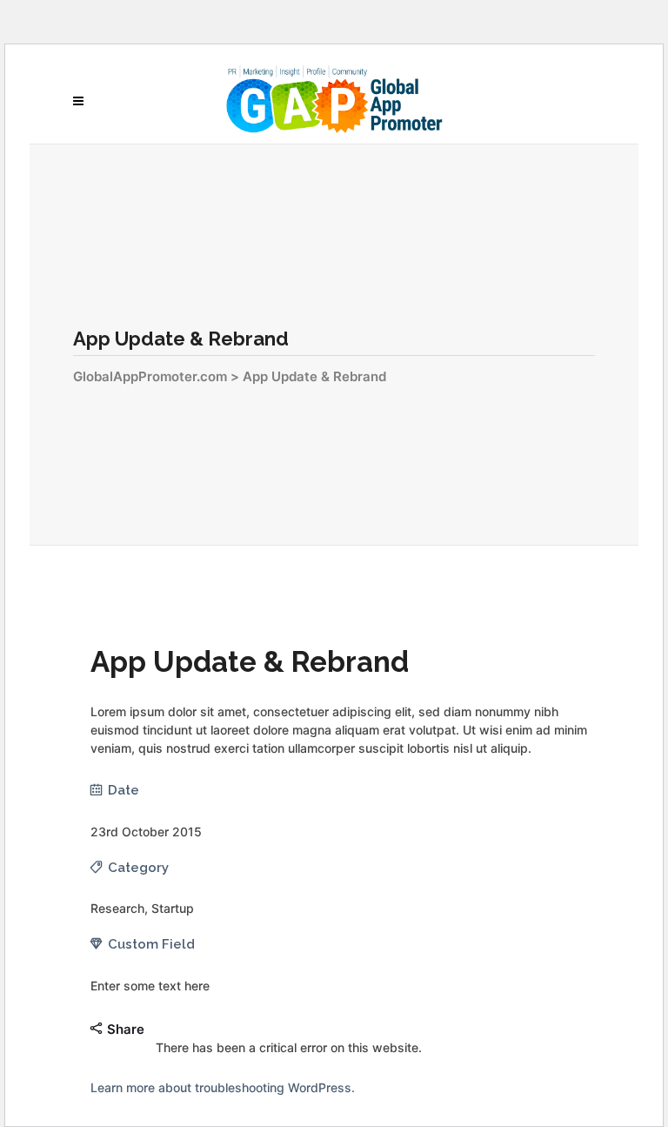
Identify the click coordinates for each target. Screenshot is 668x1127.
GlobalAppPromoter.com (150, 376)
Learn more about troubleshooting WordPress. (222, 1087)
